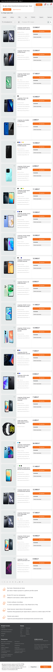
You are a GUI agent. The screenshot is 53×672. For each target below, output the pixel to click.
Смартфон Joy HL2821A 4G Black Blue (23, 121)
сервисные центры (48, 1)
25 (19, 582)
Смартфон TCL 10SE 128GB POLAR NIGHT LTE (23, 560)
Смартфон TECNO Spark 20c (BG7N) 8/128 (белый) (23, 468)
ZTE (21, 630)
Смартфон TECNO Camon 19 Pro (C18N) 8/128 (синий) (23, 329)
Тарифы (3, 627)
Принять (46, 666)
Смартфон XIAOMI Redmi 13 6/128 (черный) (23, 145)
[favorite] (14, 27)
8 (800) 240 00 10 (38, 639)
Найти (39, 4)
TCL (21, 634)
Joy (26, 17)
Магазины (40, 1)
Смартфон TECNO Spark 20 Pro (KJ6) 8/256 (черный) (23, 514)
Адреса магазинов (5, 643)
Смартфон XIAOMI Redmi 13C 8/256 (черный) (23, 260)
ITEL (19, 17)
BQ (21, 632)
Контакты (17, 641)
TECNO (33, 17)
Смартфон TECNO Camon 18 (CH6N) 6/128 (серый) (23, 305)
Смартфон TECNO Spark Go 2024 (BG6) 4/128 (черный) (23, 537)
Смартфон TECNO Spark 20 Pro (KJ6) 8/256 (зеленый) (23, 75)
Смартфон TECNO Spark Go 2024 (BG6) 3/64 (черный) (23, 399)
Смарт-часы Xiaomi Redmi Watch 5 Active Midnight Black (23, 422)
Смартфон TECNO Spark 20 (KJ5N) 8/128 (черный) (23, 490)
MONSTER (22, 636)
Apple (4, 17)
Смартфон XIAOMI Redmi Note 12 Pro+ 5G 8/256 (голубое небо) (23, 446)
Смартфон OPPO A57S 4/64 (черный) (23, 376)
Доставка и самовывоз (6, 641)
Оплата (3, 645)
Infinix (12, 17)
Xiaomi (41, 17)
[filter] (19, 22)
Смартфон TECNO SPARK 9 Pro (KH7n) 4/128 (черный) (23, 237)
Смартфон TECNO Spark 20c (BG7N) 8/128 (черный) (23, 192)
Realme (28, 634)
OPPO (27, 632)
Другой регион (17, 9)
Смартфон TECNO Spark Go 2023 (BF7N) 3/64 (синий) (23, 168)
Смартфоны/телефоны (6, 629)
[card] (48, 22)
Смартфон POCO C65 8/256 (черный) (22, 99)
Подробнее (34, 666)
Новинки (3, 633)
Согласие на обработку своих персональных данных (7, 656)
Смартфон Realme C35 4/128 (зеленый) (23, 282)
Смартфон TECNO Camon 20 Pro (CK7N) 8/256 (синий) (23, 215)
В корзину (41, 31)
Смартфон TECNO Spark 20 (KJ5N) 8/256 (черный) (23, 28)
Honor (27, 630)
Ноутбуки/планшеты (6, 631)
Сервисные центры (19, 643)
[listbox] (12, 1)
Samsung (28, 628)
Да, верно (7, 9)
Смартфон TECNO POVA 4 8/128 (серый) (23, 51)
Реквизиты (17, 645)
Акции (2, 635)
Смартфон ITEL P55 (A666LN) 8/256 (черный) (23, 353)
